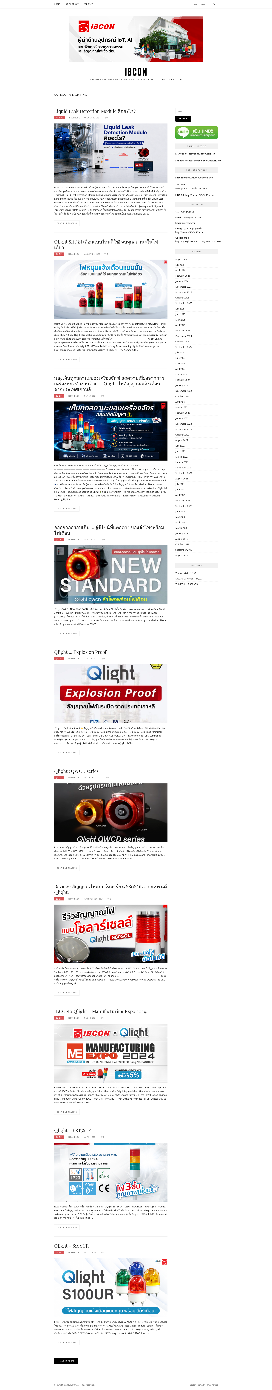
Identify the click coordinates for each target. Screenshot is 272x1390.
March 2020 (181, 527)
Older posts (67, 1361)
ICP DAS (59, 118)
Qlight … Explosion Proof (80, 652)
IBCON (136, 71)
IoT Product (72, 4)
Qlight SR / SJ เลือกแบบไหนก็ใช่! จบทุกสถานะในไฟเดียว (106, 244)
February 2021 (182, 500)
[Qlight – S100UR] (110, 1287)
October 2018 (182, 544)
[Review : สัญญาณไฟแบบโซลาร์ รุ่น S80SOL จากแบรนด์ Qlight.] (110, 933)
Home (57, 4)
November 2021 (183, 467)
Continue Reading (67, 223)
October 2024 (182, 341)
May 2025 (180, 319)
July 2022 (179, 445)
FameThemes (212, 1385)
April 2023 (180, 401)
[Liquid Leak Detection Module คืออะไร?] (110, 152)
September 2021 (183, 473)
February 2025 (182, 330)
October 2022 (182, 434)
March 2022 (181, 456)
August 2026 (181, 259)
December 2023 (183, 390)
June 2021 (180, 489)
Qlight (59, 254)
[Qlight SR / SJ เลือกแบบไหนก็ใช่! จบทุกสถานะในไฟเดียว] (110, 288)
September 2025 (183, 303)
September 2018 (183, 549)
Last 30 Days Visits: (185, 578)
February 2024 (182, 379)
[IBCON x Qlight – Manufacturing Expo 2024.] (110, 1052)
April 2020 (180, 522)
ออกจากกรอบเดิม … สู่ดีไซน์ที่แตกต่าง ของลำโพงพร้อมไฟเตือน (109, 530)
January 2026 (182, 281)
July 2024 (179, 352)
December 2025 (183, 286)
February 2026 (182, 275)
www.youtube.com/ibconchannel (192, 188)
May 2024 (180, 363)
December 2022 (183, 423)
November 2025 (183, 292)
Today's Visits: (182, 573)
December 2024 (183, 336)
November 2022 (183, 429)
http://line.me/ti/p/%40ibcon (199, 195)
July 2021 (179, 484)
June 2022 (180, 451)
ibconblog (74, 118)
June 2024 (180, 357)
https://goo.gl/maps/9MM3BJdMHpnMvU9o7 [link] (198, 241)
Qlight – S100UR (71, 1246)
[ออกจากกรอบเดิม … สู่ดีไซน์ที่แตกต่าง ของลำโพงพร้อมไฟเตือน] (110, 574)
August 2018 (181, 555)
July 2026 (179, 264)
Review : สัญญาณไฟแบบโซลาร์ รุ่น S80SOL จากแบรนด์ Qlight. (110, 889)
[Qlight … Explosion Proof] (110, 693)
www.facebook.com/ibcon (200, 177)
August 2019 (181, 538)
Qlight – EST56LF (72, 1130)
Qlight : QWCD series (76, 771)
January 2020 (182, 533)
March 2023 (181, 407)
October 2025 (182, 297)
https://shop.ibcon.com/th (200, 153)
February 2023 (182, 412)
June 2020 (180, 511)
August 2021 (181, 478)
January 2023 (182, 418)
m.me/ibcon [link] (189, 222)
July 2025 (179, 308)
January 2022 (182, 462)
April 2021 (180, 494)
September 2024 (183, 347)
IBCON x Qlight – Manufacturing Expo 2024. (100, 1011)
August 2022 (181, 440)
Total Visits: (181, 584)
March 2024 (181, 374)
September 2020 (183, 505)
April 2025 (180, 325)
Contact (88, 4)
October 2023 (182, 396)
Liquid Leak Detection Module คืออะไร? (95, 111)
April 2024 (180, 368)
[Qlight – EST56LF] (110, 1171)
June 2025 (180, 314)
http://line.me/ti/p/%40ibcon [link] (189, 232)
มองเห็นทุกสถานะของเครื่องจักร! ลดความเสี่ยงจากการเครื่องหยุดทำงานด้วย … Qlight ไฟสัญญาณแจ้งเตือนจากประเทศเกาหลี (109, 383)
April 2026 (180, 270)
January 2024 (182, 385)
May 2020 (180, 516)
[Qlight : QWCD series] (110, 812)
